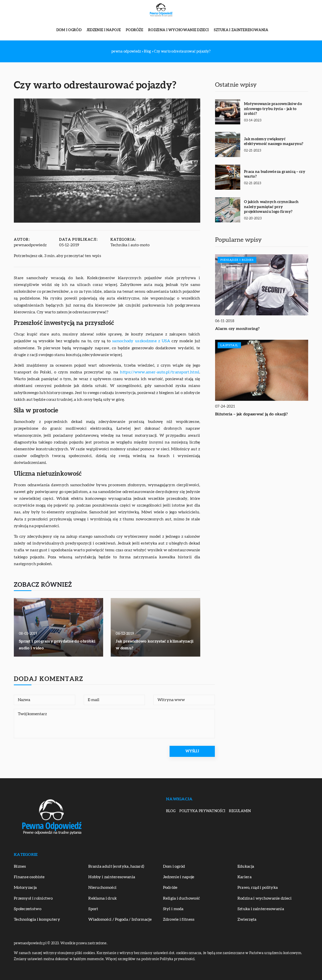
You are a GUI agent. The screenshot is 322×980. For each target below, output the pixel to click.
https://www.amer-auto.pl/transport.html (159, 372)
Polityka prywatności (202, 811)
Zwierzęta (247, 919)
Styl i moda (173, 909)
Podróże (134, 30)
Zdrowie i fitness (179, 919)
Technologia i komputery (37, 919)
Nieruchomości (102, 888)
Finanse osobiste (29, 877)
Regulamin (240, 811)
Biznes (20, 866)
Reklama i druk (102, 898)
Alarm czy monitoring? (237, 329)
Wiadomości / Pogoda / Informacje (120, 919)
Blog (171, 811)
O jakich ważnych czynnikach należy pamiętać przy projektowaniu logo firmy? (271, 207)
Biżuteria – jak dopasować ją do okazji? (251, 414)
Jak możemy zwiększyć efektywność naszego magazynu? (273, 141)
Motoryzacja (25, 888)
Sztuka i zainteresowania (241, 30)
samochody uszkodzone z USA (141, 341)
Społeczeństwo (27, 909)
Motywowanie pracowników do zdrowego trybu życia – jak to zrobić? (273, 109)
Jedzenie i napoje (104, 30)
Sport (93, 909)
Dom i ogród (69, 30)
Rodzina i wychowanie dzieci (178, 30)
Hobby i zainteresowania (111, 877)
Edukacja (245, 866)
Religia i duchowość (181, 898)
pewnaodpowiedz (30, 245)
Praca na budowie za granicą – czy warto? (274, 174)
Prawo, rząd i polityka (257, 888)
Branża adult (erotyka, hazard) (116, 866)
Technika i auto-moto (129, 245)
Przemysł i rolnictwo (33, 898)
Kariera (244, 877)
